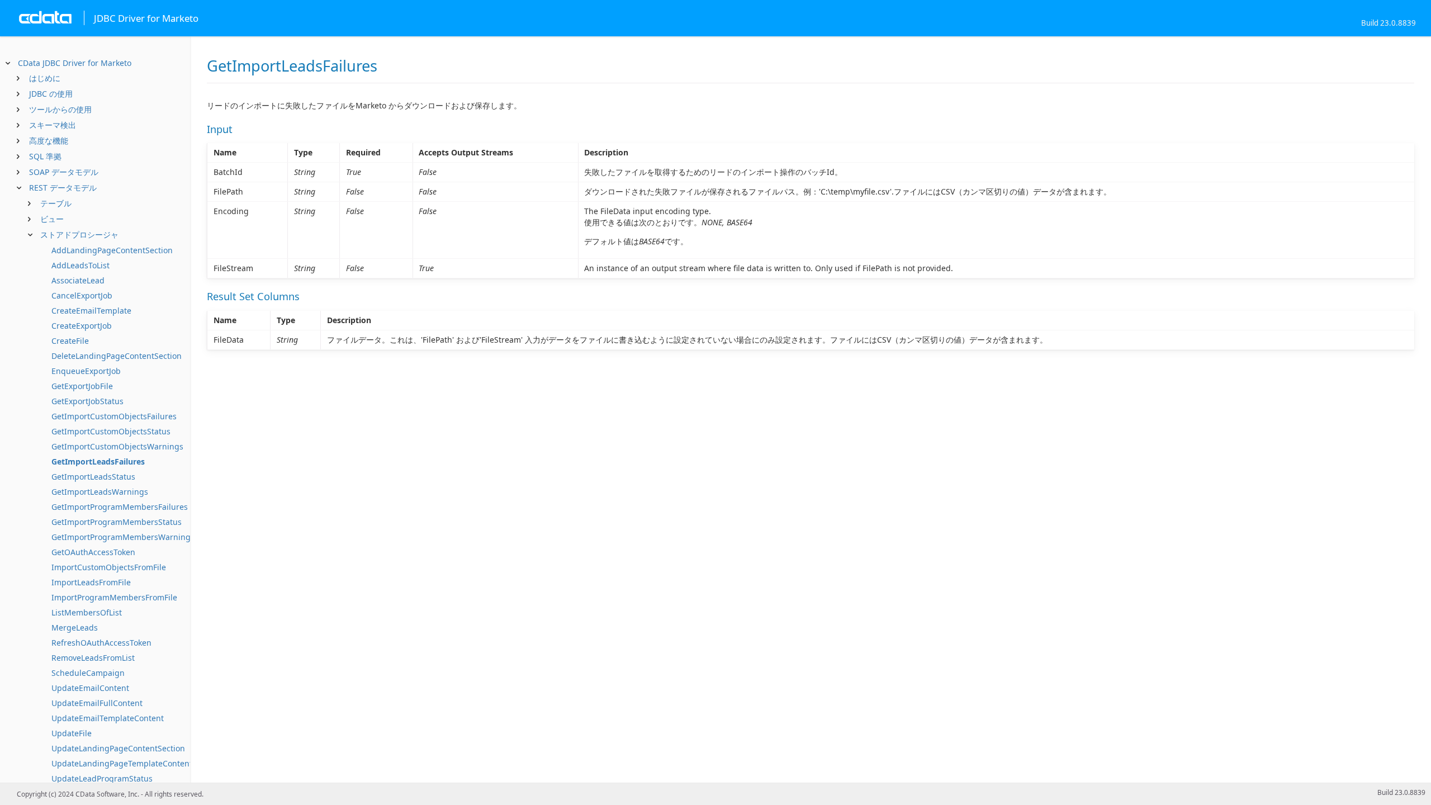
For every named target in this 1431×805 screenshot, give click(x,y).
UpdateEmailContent (90, 688)
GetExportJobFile (82, 386)
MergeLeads (74, 627)
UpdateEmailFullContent (97, 703)
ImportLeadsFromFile (91, 582)
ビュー (52, 219)
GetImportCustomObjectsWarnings (117, 446)
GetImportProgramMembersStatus (116, 522)
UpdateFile (71, 733)
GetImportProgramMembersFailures (119, 506)
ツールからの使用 (60, 109)
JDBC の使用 (51, 93)
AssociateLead (78, 280)
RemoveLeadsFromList (93, 657)
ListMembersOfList (86, 612)
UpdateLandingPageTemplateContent (121, 763)
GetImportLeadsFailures (98, 461)
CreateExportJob (81, 325)
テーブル (56, 203)
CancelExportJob (81, 295)
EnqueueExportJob (86, 371)
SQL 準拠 (45, 156)
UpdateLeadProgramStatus (102, 778)
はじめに (44, 78)
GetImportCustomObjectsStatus (110, 431)
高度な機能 (48, 140)
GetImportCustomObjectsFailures (114, 416)
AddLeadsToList (80, 265)
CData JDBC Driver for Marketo (74, 63)
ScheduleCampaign (88, 672)
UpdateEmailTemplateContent (107, 718)
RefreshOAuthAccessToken (101, 642)
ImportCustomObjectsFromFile (108, 567)
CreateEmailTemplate (91, 310)
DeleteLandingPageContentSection (116, 356)
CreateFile (70, 340)
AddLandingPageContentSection (112, 250)
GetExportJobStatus (87, 401)
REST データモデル (63, 187)
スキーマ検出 (52, 125)
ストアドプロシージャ (79, 234)
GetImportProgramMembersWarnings (123, 537)
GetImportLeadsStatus (93, 476)
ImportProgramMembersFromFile (114, 597)
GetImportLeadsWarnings (99, 491)
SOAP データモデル (63, 172)
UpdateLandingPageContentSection (118, 748)
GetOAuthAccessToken (93, 552)
